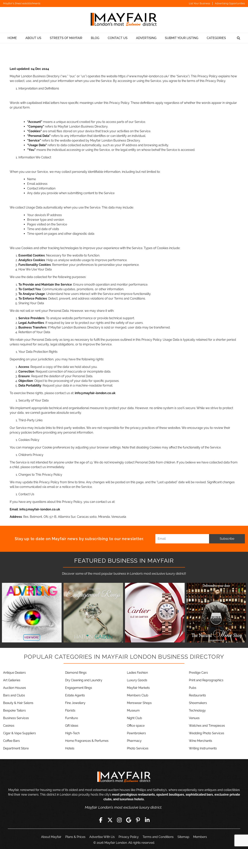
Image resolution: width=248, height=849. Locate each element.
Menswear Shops (139, 703)
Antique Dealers (14, 672)
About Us (33, 38)
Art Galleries (11, 680)
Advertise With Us (102, 837)
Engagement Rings (78, 688)
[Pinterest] (138, 820)
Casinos (8, 725)
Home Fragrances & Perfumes (86, 741)
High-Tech (72, 733)
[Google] (128, 820)
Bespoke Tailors (14, 710)
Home (12, 38)
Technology (197, 710)
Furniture (71, 718)
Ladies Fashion (137, 672)
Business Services (16, 718)
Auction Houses (14, 688)
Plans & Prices (75, 837)
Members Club (137, 695)
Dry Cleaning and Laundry (83, 680)
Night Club (134, 718)
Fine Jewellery (75, 703)
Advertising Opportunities (230, 3)
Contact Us (117, 38)
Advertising (146, 38)
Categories (216, 38)
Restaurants (197, 695)
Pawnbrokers (136, 733)
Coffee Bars (11, 741)
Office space (136, 725)
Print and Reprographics (206, 680)
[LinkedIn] (147, 820)
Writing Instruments (203, 748)
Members (200, 837)
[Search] (238, 38)
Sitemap (183, 837)
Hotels (69, 748)
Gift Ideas (71, 725)
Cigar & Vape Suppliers (19, 733)
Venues (194, 718)
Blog (95, 38)
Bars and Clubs (14, 695)
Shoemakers (198, 703)
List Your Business (199, 3)
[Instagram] (119, 820)
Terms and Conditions (158, 837)
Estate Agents (75, 695)
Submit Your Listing (181, 38)
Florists (70, 710)
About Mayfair (51, 837)
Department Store (16, 748)
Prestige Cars (198, 672)
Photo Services (137, 748)
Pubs (192, 688)
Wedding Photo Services (206, 733)
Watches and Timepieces (207, 725)
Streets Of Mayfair (66, 38)
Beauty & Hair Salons (18, 703)
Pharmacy (134, 741)
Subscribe (227, 539)
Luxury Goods (137, 680)
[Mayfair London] (124, 19)
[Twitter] (110, 820)
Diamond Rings (76, 672)
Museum (133, 710)
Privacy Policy (129, 837)
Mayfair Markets (138, 688)
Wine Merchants (200, 741)
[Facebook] (100, 820)
